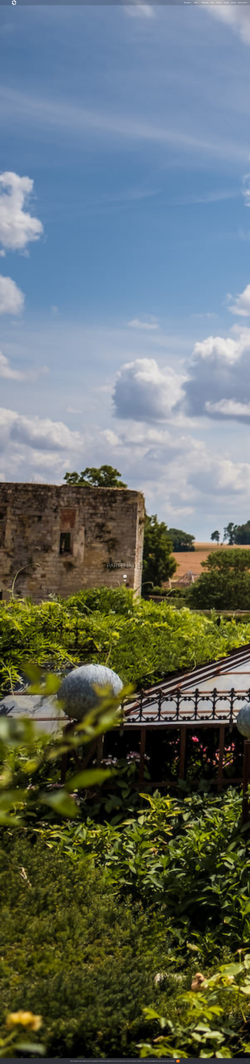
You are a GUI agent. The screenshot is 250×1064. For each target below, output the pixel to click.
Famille (226, 3)
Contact (218, 3)
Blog (212, 3)
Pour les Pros (242, 3)
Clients (233, 3)
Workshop (204, 3)
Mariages (187, 3)
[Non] (247, 1061)
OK (178, 1061)
